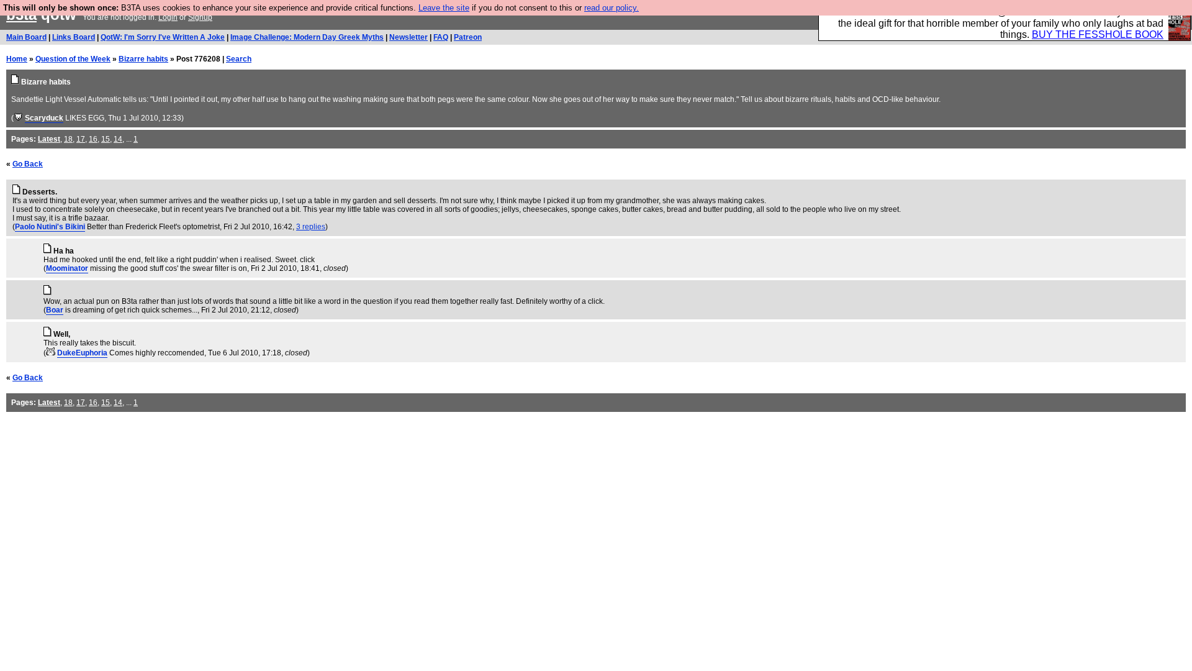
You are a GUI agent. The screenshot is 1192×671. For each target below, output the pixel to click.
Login (168, 17)
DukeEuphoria (82, 353)
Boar (54, 310)
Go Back (27, 164)
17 (80, 139)
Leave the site (443, 7)
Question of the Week (73, 59)
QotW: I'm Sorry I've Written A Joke (163, 37)
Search (238, 59)
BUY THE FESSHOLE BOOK (1097, 34)
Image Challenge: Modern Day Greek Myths (307, 37)
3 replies (310, 226)
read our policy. (611, 7)
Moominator (67, 268)
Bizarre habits (143, 59)
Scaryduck (44, 118)
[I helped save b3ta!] (18, 118)
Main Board (26, 37)
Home (16, 59)
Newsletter (408, 37)
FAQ (440, 37)
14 (118, 139)
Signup (200, 17)
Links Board (73, 37)
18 (68, 139)
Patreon (468, 37)
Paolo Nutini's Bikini (50, 226)
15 (105, 139)
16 (93, 139)
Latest (49, 139)
